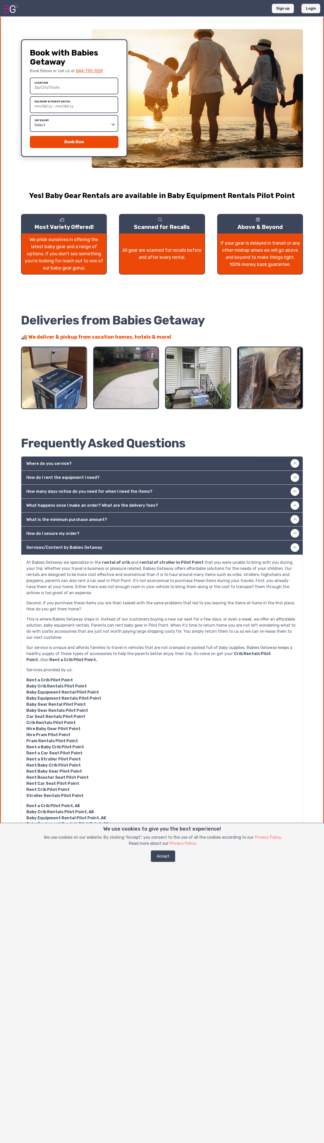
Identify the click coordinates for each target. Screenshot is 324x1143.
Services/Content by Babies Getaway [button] (64, 547)
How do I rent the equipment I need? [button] (62, 477)
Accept (163, 856)
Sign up (283, 8)
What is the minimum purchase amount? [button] (66, 519)
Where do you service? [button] (49, 463)
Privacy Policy (268, 837)
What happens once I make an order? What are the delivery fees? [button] (92, 505)
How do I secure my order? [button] (52, 533)
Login (311, 8)
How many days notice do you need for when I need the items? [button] (89, 491)
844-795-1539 (89, 70)
